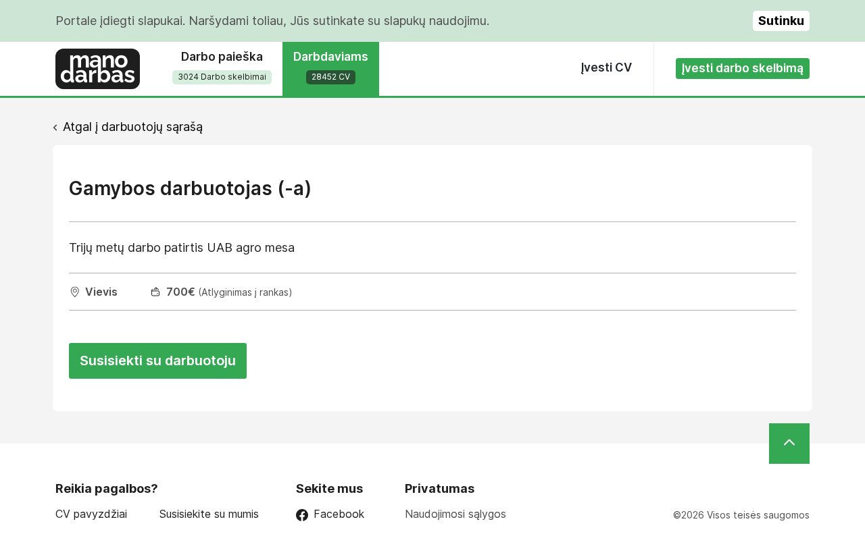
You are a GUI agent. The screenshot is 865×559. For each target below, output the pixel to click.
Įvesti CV (606, 67)
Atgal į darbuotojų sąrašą (133, 126)
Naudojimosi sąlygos (455, 514)
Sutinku (781, 21)
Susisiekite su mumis (209, 514)
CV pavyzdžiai (91, 514)
